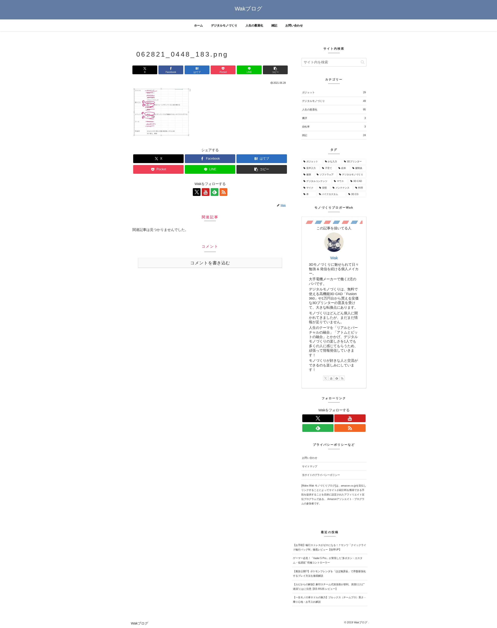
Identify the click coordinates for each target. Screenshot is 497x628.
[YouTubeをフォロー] (205, 192)
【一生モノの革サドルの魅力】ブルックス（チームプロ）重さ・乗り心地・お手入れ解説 (329, 599)
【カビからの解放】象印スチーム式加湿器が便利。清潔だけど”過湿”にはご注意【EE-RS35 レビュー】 (328, 586)
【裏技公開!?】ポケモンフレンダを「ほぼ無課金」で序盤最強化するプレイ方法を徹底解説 (329, 573)
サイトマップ (309, 466)
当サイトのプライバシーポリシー (321, 474)
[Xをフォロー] (197, 192)
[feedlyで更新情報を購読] (214, 192)
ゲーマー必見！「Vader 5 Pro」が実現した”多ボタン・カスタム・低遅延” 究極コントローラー (327, 560)
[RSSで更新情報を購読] (223, 192)
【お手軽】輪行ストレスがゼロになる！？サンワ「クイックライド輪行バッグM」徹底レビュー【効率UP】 (329, 547)
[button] (275, 70)
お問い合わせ (309, 457)
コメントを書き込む (210, 262)
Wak (334, 258)
